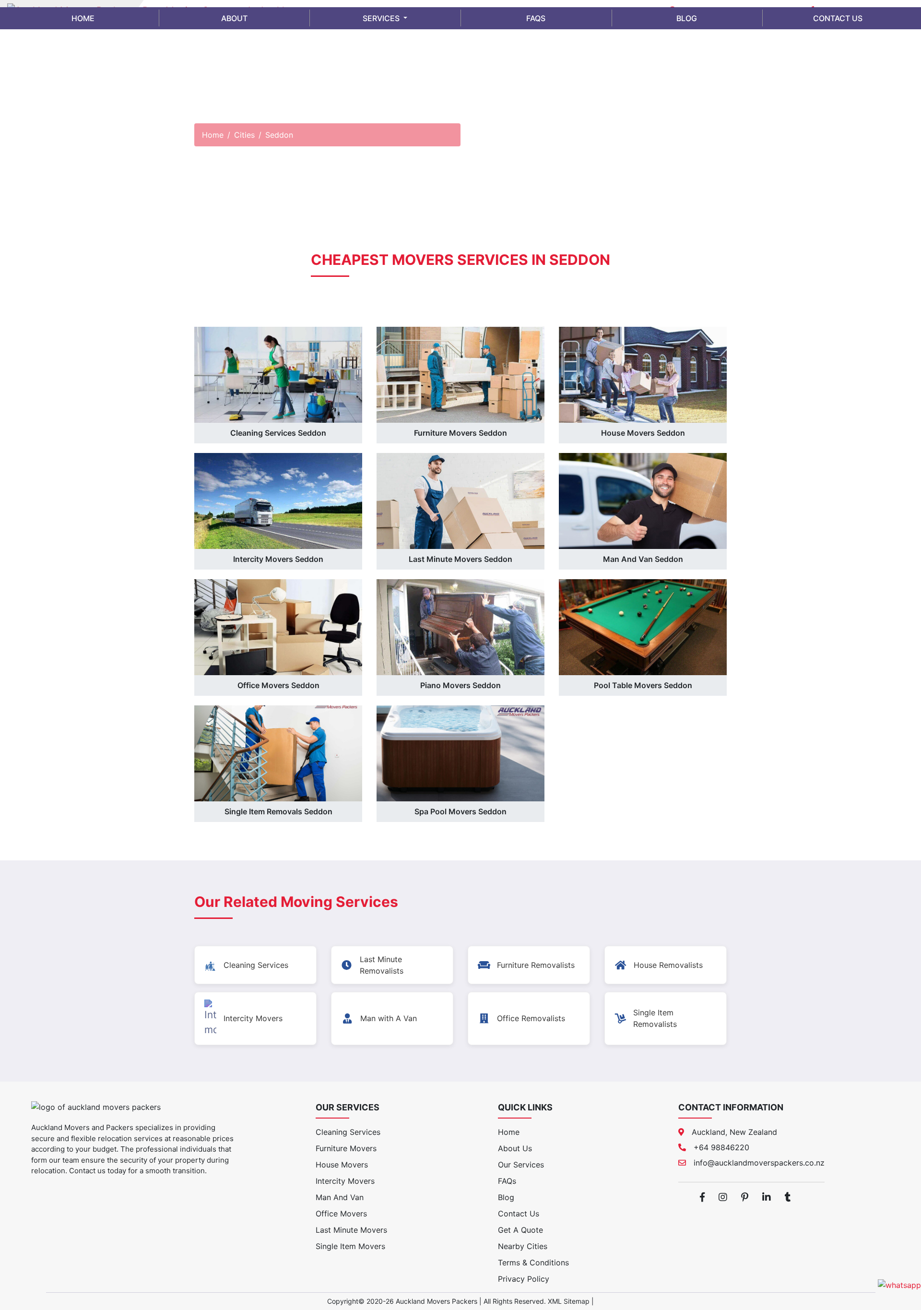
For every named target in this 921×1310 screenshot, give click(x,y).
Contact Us (518, 1213)
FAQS (535, 18)
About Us (515, 1148)
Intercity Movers (345, 1181)
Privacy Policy (523, 1279)
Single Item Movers (350, 1246)
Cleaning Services (348, 1132)
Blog (506, 1197)
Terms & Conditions (533, 1262)
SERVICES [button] (382, 18)
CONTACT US (837, 18)
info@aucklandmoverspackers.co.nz (759, 1162)
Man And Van (340, 1197)
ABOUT (234, 18)
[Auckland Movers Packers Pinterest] (744, 1197)
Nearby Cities (522, 1246)
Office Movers (341, 1213)
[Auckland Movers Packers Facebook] (702, 1197)
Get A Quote (520, 1230)
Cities (244, 135)
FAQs (507, 1181)
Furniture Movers (346, 1148)
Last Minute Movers (351, 1230)
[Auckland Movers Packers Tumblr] (788, 1197)
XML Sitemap (569, 1301)
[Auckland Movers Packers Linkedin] (766, 1197)
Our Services (521, 1164)
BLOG (686, 18)
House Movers (342, 1164)
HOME (82, 18)
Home (213, 135)
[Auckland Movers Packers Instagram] (723, 1197)
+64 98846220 (721, 1147)
